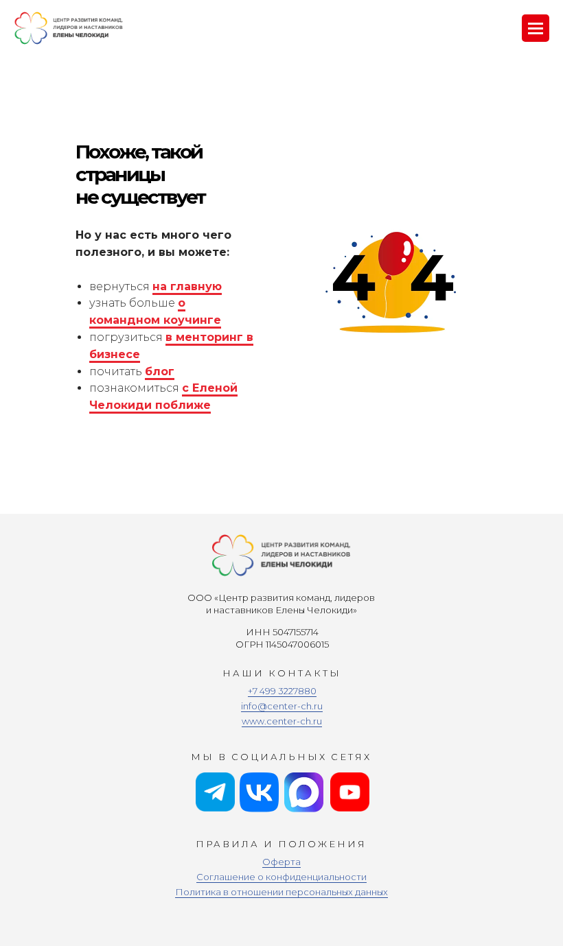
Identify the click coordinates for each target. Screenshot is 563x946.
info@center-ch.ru (282, 705)
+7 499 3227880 (282, 690)
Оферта (281, 861)
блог (159, 371)
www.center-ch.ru (282, 721)
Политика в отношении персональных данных (281, 891)
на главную (187, 286)
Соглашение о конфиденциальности (281, 876)
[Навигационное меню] (535, 28)
